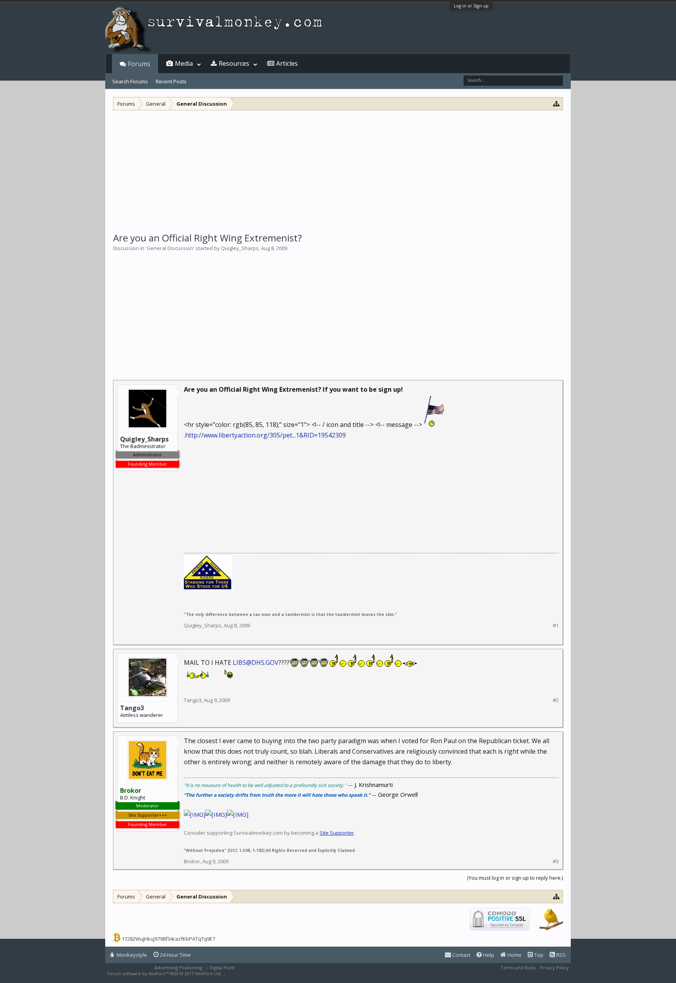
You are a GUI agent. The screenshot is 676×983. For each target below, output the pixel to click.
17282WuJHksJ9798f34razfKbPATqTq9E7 (168, 938)
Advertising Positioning (178, 967)
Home (513, 954)
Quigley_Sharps (240, 248)
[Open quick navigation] (556, 103)
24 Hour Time (175, 954)
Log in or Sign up (471, 6)
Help (488, 954)
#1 (556, 625)
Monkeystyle (131, 954)
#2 (556, 700)
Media (184, 63)
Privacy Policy (554, 967)
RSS (560, 954)
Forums (139, 63)
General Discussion (170, 248)
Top (538, 954)
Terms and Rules (518, 967)
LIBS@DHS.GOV (256, 662)
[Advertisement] (338, 169)
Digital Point (222, 967)
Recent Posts (171, 81)
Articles (287, 63)
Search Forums (130, 81)
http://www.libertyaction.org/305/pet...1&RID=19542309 (265, 435)
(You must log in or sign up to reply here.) (515, 877)
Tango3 (132, 708)
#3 (556, 861)
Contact (460, 954)
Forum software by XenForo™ (164, 973)
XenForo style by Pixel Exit (254, 973)
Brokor (192, 861)
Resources (234, 63)
